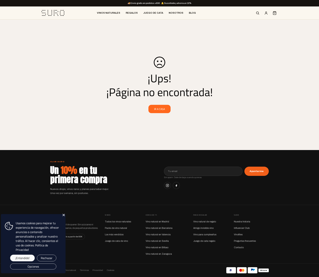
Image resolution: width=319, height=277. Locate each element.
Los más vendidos (114, 234)
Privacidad (97, 270)
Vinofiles (238, 234)
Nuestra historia (242, 221)
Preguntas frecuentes (245, 241)
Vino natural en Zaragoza (159, 254)
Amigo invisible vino (203, 228)
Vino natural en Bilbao (157, 247)
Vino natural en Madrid (157, 221)
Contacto (239, 247)
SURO (56, 217)
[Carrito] (274, 13)
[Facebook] (176, 185)
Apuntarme (257, 171)
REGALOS (132, 13)
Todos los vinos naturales (118, 221)
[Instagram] (167, 185)
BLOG (192, 13)
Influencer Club (242, 228)
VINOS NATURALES (108, 13)
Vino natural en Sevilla (157, 241)
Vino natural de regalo (204, 221)
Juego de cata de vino (116, 241)
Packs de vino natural (116, 228)
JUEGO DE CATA (153, 13)
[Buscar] (257, 13)
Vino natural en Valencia (158, 234)
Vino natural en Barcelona (159, 228)
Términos (84, 270)
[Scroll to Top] (312, 257)
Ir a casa (159, 109)
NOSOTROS (176, 13)
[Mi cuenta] (266, 13)
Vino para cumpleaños (204, 234)
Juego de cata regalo (204, 241)
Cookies (110, 270)
